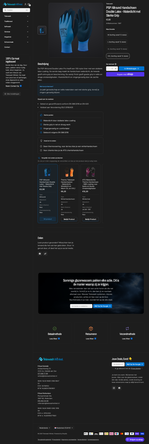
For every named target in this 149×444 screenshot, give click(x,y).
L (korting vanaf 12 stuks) (117, 42)
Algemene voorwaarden (69, 439)
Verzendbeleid (82, 439)
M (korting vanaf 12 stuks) (117, 35)
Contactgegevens (93, 439)
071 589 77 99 (43, 373)
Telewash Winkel (48, 433)
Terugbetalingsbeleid (44, 439)
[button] (28, 4)
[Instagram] (114, 388)
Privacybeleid (136, 368)
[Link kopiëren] (45, 254)
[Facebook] (119, 388)
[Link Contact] (16, 72)
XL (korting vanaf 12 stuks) (117, 50)
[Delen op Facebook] (40, 254)
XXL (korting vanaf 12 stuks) (118, 56)
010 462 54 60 (43, 401)
